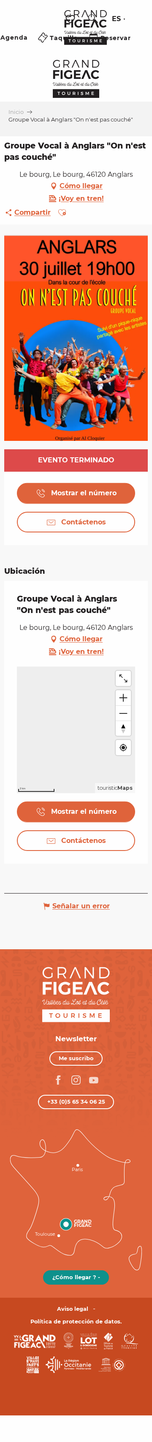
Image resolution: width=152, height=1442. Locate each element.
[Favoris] (71, 19)
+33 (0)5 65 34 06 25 (76, 1101)
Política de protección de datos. (76, 1321)
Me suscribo (76, 1058)
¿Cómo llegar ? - (76, 1277)
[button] (93, 19)
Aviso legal (72, 1309)
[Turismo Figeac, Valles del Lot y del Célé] (85, 33)
